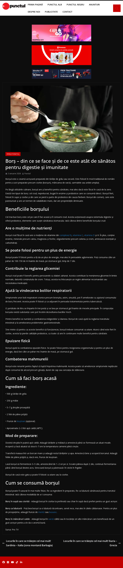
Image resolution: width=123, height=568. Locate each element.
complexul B (66, 235)
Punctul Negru (75, 4)
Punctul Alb (55, 4)
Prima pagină (35, 4)
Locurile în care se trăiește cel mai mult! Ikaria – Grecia (90, 543)
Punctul (27, 173)
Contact (67, 11)
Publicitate (51, 11)
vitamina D (89, 235)
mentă (41, 512)
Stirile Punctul (13, 154)
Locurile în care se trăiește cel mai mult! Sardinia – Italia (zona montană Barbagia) (29, 543)
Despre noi (34, 11)
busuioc (53, 512)
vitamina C (78, 235)
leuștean (21, 421)
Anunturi (94, 4)
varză (51, 519)
